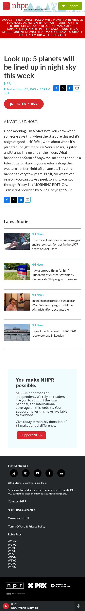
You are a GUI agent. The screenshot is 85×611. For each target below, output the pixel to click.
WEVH (12, 551)
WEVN (12, 557)
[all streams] (80, 606)
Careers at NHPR (18, 518)
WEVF (12, 547)
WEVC (12, 544)
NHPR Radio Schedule (21, 509)
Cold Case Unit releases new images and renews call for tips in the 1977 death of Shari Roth (56, 244)
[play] (6, 606)
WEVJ (11, 554)
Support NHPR (31, 435)
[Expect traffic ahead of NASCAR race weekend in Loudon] (17, 332)
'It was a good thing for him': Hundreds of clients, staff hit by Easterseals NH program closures (54, 274)
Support (72, 6)
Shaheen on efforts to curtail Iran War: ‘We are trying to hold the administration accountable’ (54, 305)
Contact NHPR (17, 501)
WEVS (12, 566)
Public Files (15, 534)
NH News (37, 234)
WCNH (12, 541)
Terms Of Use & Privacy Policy (26, 526)
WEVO (12, 560)
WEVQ (12, 563)
